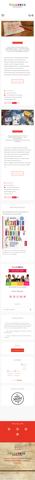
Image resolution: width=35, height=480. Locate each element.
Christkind (9, 187)
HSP (11, 97)
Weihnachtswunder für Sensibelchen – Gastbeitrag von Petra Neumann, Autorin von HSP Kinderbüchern (17, 49)
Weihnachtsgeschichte (9, 99)
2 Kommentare (10, 185)
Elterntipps (17, 42)
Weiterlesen (17, 81)
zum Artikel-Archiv (17, 350)
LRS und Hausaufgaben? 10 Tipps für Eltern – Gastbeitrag (18, 331)
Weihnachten (16, 189)
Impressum (7, 458)
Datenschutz (15, 458)
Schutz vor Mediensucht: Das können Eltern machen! (17, 336)
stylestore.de (17, 463)
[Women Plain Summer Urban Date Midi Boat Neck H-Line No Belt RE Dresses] (24, 367)
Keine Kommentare (11, 93)
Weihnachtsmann (8, 193)
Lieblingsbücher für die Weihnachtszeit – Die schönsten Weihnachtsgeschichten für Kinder (17, 138)
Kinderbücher (15, 187)
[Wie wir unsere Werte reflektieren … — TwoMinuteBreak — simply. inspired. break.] (10, 373)
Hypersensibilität (17, 97)
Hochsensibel (10, 95)
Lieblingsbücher (8, 189)
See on (15, 380)
